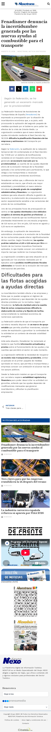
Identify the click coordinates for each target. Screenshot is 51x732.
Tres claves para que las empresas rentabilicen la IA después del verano (23, 480)
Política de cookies (12, 720)
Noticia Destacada (37, 51)
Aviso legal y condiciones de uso (34, 720)
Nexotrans (22, 51)
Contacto (25, 723)
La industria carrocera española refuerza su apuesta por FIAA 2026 (22, 511)
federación (14, 149)
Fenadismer (31, 114)
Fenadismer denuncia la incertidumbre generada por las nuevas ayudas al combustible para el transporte (25, 447)
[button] (12, 89)
